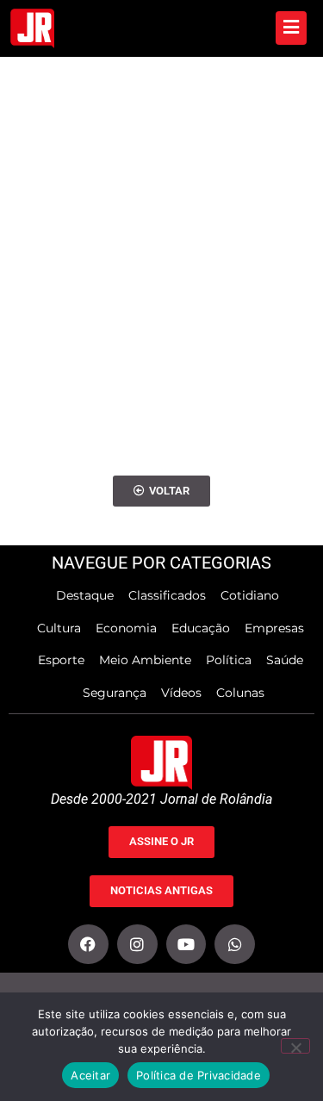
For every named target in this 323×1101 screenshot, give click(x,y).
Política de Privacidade (198, 1075)
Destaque (85, 595)
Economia (126, 628)
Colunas (240, 692)
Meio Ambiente (145, 660)
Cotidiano (250, 595)
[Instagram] (137, 944)
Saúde (284, 660)
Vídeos (181, 692)
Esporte (61, 660)
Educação (200, 628)
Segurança (114, 692)
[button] (161, 491)
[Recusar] (295, 1046)
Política (229, 660)
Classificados (167, 595)
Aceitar (90, 1075)
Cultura (59, 628)
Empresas (274, 628)
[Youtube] (186, 944)
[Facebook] (88, 944)
